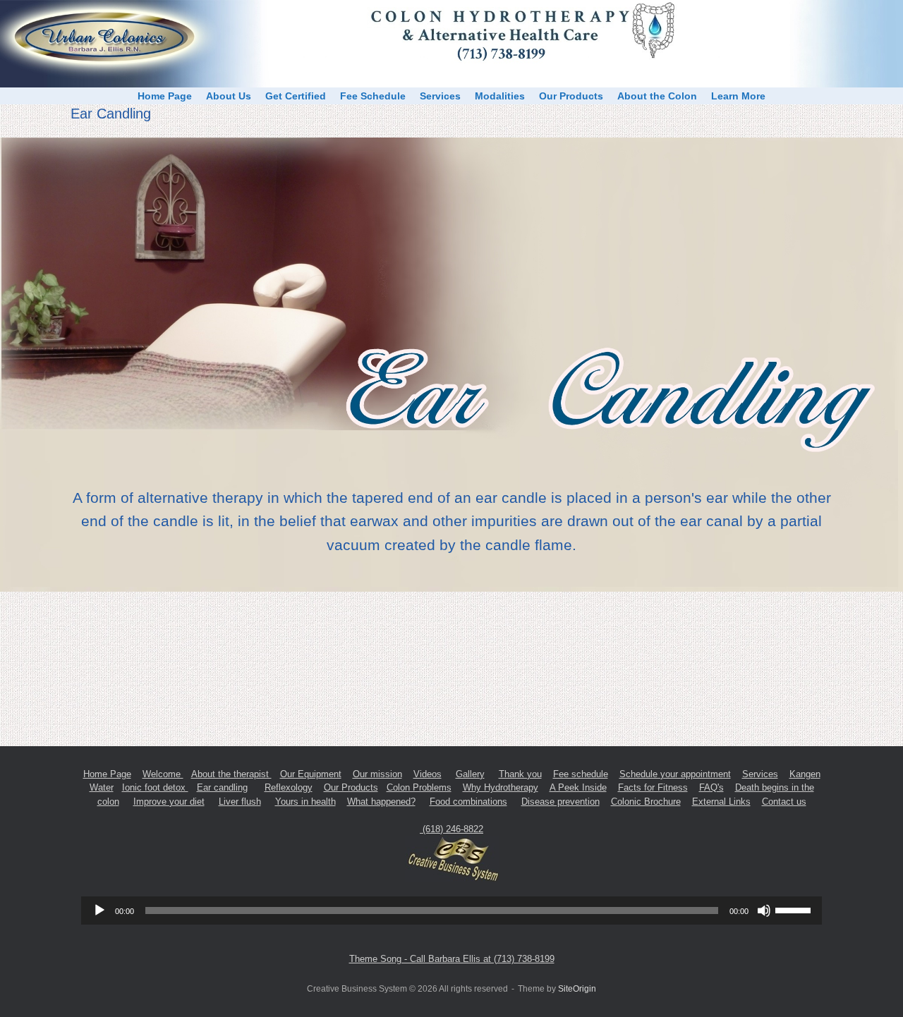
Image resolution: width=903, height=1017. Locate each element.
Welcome (163, 774)
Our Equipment (310, 774)
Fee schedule (580, 774)
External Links (721, 801)
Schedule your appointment (675, 774)
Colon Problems (419, 787)
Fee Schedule (373, 96)
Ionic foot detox (155, 787)
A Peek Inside (578, 787)
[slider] (795, 909)
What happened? (381, 801)
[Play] (99, 910)
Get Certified (295, 96)
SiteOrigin (577, 989)
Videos (427, 774)
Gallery (470, 774)
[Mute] (764, 910)
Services (440, 96)
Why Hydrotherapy (500, 787)
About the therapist (231, 774)
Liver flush (240, 801)
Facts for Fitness (653, 787)
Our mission (377, 774)
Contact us (784, 801)
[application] (451, 910)
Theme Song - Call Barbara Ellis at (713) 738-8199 (451, 959)
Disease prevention (560, 801)
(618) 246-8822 (451, 829)
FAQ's (711, 787)
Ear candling (222, 787)
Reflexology (289, 787)
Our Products (571, 96)
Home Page (165, 96)
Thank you (520, 774)
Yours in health (305, 801)
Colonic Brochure (646, 801)
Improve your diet (169, 801)
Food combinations (468, 801)
